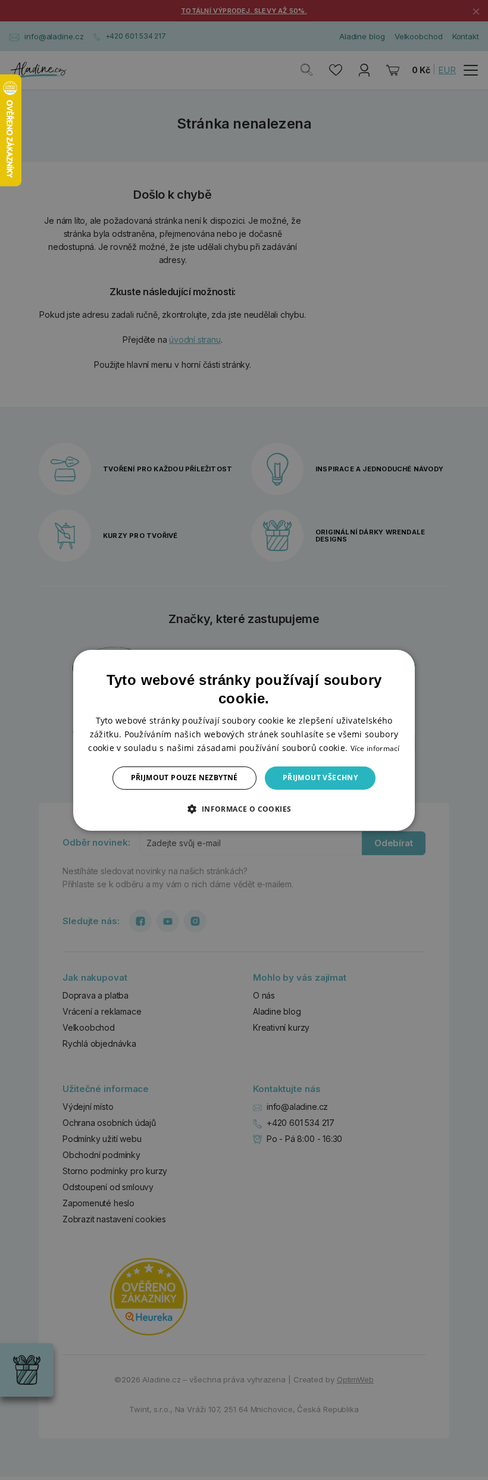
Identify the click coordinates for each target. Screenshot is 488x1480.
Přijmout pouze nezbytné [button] (184, 777)
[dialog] (244, 739)
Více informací (375, 748)
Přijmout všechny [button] (320, 777)
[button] (243, 809)
